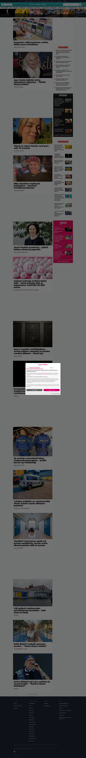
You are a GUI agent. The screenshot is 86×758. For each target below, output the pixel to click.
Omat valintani (34, 390)
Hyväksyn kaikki (51, 390)
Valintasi (51, 367)
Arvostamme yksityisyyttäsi (34, 367)
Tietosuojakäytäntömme (55, 393)
